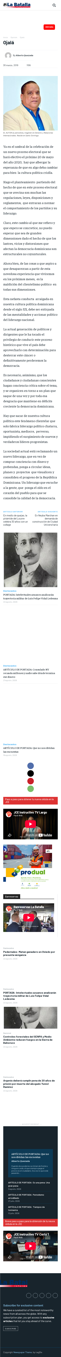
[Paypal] (42, 1295)
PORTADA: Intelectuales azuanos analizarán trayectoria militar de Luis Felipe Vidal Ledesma (29, 995)
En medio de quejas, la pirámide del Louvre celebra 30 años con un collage (15, 520)
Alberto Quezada (20, 1161)
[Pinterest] (30, 781)
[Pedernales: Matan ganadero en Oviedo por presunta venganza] (30, 974)
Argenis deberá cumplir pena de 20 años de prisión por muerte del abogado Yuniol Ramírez (29, 1083)
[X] (30, 773)
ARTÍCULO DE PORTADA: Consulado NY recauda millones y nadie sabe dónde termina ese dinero (29, 673)
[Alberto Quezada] (9, 55)
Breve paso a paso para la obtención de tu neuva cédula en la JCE (30, 1222)
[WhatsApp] (30, 788)
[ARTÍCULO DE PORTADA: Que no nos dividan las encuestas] (30, 1140)
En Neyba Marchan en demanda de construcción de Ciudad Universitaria (45, 520)
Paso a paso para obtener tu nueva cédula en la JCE (29, 800)
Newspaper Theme (23, 1352)
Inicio (5, 37)
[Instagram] (35, 1295)
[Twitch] (48, 1295)
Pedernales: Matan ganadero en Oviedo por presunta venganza (29, 953)
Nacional (7, 1033)
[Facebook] (30, 766)
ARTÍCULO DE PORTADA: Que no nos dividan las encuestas (30, 1155)
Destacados (8, 948)
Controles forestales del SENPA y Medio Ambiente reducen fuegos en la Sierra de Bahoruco (28, 1039)
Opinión (14, 37)
